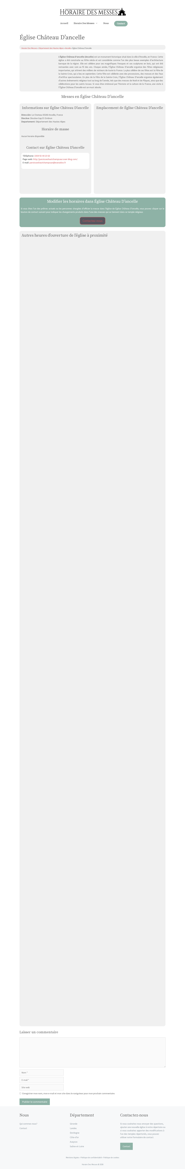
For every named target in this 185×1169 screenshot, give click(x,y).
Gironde (73, 1123)
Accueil (64, 23)
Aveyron (73, 1141)
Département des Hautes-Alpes (51, 48)
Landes (73, 1128)
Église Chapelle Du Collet (92, 412)
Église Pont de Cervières (92, 325)
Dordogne (74, 1132)
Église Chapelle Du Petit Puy (92, 673)
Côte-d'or (74, 1137)
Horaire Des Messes (84, 23)
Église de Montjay (92, 1021)
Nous (106, 23)
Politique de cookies (111, 1157)
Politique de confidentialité (91, 1157)
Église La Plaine (92, 760)
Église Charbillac (92, 586)
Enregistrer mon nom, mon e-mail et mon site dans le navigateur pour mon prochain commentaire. (68, 1093)
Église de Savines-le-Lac (92, 934)
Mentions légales (72, 1157)
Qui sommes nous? (28, 1123)
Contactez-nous (93, 221)
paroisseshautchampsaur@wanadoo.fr (48, 162)
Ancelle (68, 48)
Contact (121, 23)
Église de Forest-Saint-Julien (92, 847)
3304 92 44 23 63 (42, 155)
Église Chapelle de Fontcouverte (92, 499)
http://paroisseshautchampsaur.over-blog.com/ (55, 159)
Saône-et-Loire (77, 1146)
